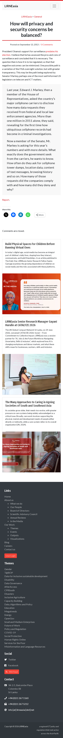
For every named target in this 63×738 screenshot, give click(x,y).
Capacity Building (13, 600)
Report (5, 199)
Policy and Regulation (15, 629)
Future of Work (12, 625)
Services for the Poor (14, 643)
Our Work (9, 524)
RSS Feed (13, 672)
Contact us (9, 549)
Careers (8, 545)
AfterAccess (10, 586)
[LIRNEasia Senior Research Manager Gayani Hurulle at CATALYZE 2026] (31, 374)
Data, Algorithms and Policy (18, 604)
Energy (7, 614)
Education (9, 607)
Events (13, 531)
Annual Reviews (18, 517)
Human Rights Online (15, 639)
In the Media (16, 521)
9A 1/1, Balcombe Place (20, 689)
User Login (11, 555)
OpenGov (9, 618)
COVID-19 (10, 632)
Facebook (13, 665)
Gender (8, 569)
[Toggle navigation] (54, 6)
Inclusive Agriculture (14, 597)
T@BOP (8, 572)
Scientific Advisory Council (23, 514)
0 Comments (47, 44)
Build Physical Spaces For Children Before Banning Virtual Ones (30, 245)
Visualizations (17, 538)
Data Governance (13, 583)
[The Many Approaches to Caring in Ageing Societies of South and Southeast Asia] (31, 451)
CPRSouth (9, 590)
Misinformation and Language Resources (24, 646)
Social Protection (13, 636)
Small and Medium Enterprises (19, 622)
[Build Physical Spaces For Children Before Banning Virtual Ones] (31, 293)
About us (8, 500)
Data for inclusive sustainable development (25, 576)
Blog (6, 542)
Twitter (12, 659)
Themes (14, 528)
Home (7, 496)
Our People (16, 507)
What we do (16, 503)
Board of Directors (19, 510)
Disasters (9, 593)
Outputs (14, 535)
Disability (9, 579)
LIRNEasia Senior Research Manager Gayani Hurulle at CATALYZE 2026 (31, 323)
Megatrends (10, 611)
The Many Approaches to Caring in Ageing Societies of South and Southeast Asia (30, 403)
